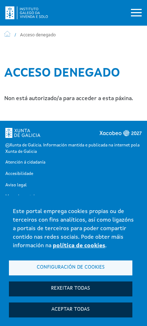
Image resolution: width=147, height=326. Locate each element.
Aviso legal (16, 185)
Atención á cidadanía (25, 162)
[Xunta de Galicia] (22, 135)
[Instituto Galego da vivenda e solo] (29, 12)
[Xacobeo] (108, 135)
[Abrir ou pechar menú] (136, 12)
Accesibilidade (19, 174)
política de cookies (79, 246)
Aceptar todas (70, 309)
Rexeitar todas (70, 288)
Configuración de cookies (71, 267)
